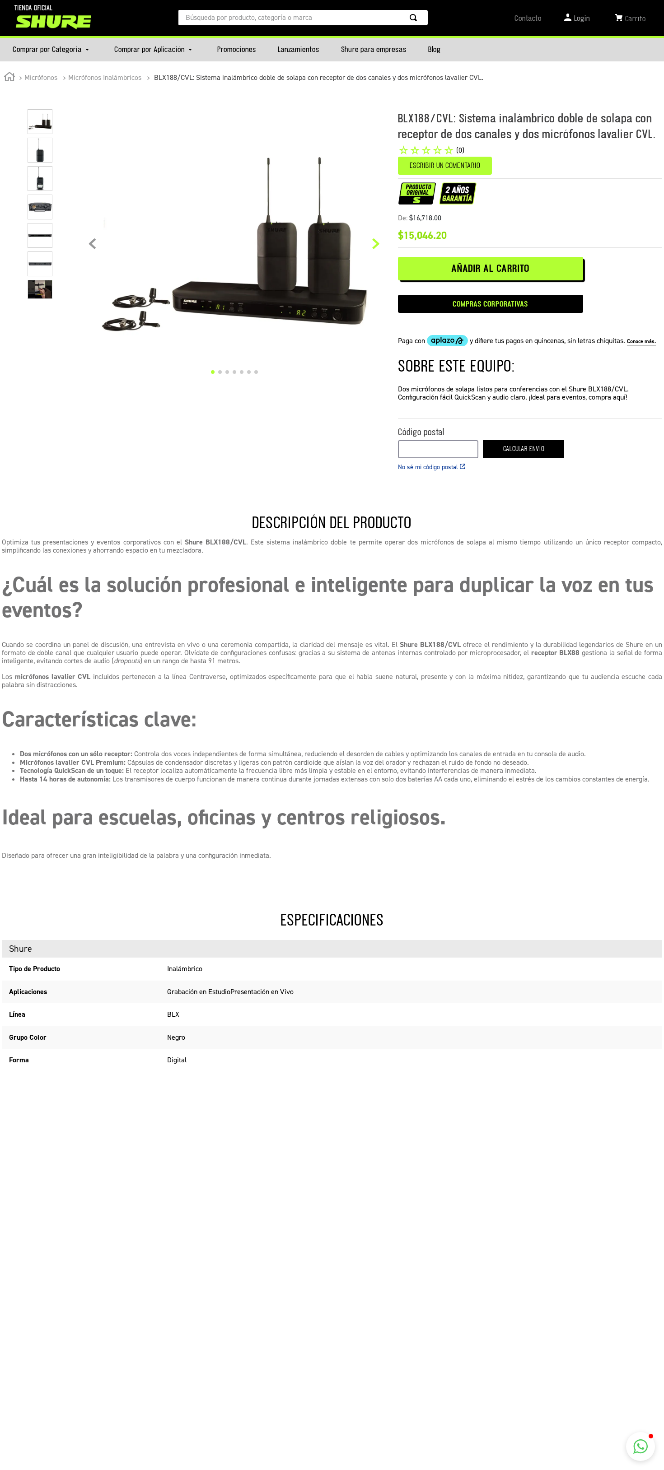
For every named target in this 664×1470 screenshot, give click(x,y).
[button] (640, 1446)
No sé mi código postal (428, 467)
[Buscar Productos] (415, 17)
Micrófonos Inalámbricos (104, 77)
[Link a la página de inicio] (9, 78)
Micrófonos (40, 77)
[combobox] (303, 17)
